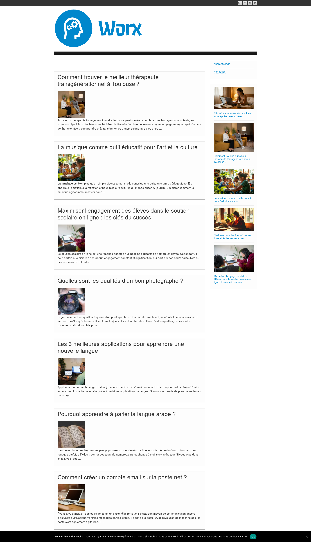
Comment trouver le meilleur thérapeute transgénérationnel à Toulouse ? (108, 80)
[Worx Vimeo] (250, 3)
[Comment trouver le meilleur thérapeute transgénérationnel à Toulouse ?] (234, 137)
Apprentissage (222, 64)
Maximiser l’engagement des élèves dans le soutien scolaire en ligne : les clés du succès (124, 213)
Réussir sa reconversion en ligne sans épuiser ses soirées (232, 114)
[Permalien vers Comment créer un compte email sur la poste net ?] (71, 497)
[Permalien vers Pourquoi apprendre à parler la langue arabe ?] (71, 434)
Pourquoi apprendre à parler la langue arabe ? (117, 414)
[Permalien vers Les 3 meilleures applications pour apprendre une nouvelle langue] (71, 371)
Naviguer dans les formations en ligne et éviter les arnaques (232, 236)
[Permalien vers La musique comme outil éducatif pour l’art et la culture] (71, 167)
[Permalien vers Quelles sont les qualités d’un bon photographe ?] (71, 301)
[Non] (306, 536)
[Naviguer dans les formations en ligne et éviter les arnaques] (234, 219)
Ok (253, 536)
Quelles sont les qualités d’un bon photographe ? (120, 280)
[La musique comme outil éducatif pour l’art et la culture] (234, 181)
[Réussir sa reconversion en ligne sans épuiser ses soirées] (234, 98)
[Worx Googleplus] (240, 3)
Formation (220, 71)
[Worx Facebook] (245, 3)
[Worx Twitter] (255, 3)
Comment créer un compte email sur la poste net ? (122, 477)
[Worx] (99, 28)
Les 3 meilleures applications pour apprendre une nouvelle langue (121, 346)
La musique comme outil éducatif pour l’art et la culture (128, 147)
